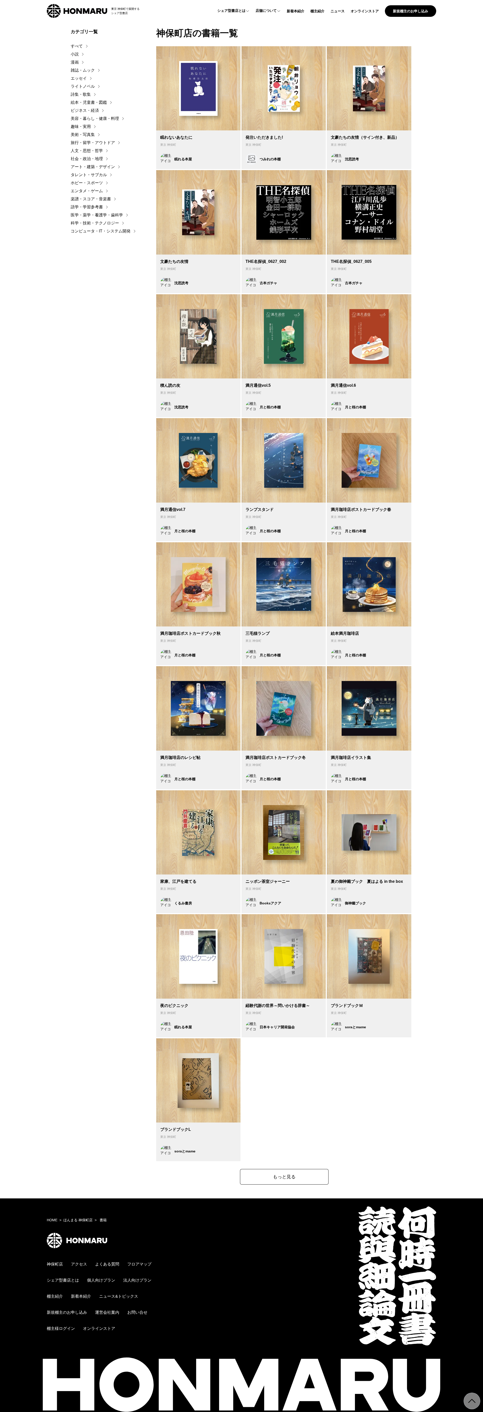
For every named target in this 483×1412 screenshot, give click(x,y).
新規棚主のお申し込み (410, 11)
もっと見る (284, 1176)
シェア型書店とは (231, 11)
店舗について (266, 11)
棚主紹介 (317, 11)
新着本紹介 (295, 11)
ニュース (338, 11)
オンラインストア (365, 11)
